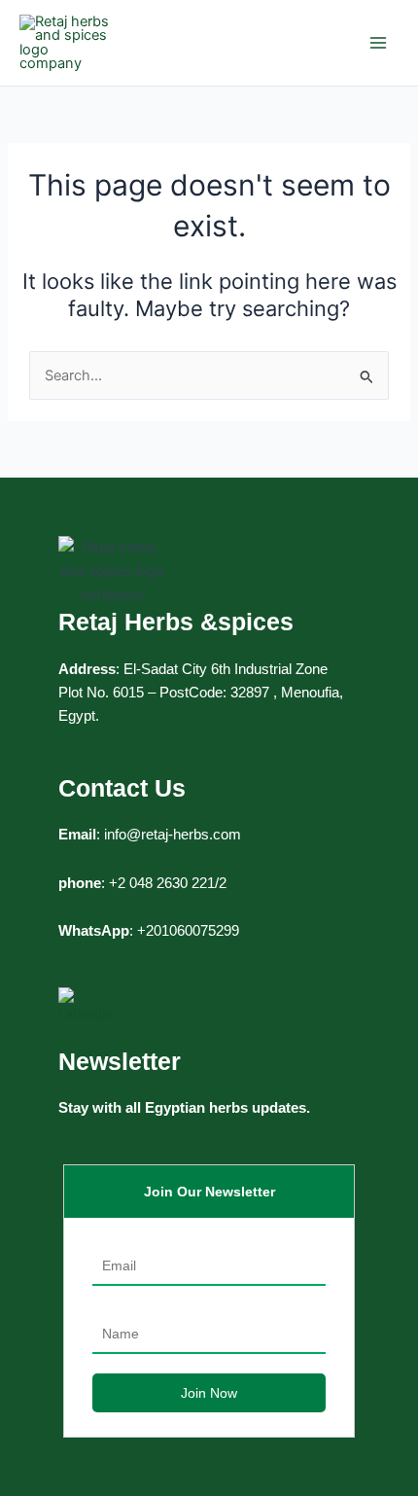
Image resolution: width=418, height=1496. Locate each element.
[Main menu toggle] (378, 42)
